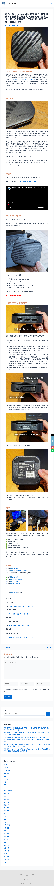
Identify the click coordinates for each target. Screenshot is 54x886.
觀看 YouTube (16, 583)
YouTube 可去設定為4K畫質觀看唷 (26, 181)
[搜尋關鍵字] (48, 714)
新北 (5, 813)
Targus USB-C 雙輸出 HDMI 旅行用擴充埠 (23, 79)
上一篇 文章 (6, 647)
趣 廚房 (6, 854)
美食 (5, 842)
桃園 (5, 822)
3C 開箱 (6, 765)
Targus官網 (15, 569)
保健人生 (6, 779)
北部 (5, 782)
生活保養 (6, 834)
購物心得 (6, 848)
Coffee (6, 768)
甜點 (5, 831)
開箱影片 (9, 174)
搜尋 (5, 711)
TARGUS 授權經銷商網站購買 (20, 571)
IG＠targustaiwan (17, 579)
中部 (5, 776)
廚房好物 (6, 802)
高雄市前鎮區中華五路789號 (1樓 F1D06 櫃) (21, 637)
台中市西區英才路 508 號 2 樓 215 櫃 (19, 625)
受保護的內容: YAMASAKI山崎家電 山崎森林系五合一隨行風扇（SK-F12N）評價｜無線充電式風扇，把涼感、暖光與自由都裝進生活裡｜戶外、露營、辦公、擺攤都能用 (27, 739)
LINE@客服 (15, 577)
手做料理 (6, 811)
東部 (5, 819)
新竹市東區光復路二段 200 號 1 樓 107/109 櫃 (21, 614)
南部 (5, 785)
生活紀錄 (6, 836)
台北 (5, 788)
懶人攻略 (6, 808)
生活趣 (6, 839)
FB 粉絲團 (15, 581)
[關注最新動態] (52, 450)
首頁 (5, 862)
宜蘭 (5, 796)
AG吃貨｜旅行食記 (12, 3)
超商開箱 (6, 851)
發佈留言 (7, 25)
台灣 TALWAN (8, 790)
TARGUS (14, 592)
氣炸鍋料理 (7, 825)
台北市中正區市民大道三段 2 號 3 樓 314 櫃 (21, 606)
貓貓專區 (6, 845)
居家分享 (6, 799)
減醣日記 (6, 828)
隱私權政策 (27, 880)
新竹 (5, 816)
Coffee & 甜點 (8, 770)
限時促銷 (6, 857)
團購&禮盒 (7, 793)
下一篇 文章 (48, 647)
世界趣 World (8, 773)
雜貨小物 (6, 859)
